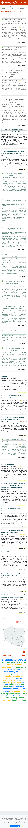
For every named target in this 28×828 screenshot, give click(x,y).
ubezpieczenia (18, 678)
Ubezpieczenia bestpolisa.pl (9, 510)
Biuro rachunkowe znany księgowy (11, 419)
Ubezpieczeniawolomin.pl (8, 554)
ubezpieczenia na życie (18, 694)
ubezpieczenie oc (18, 700)
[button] (22, 2)
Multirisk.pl (4, 376)
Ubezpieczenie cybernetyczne (9, 575)
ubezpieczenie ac (17, 691)
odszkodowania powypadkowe (14, 696)
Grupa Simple (6, 333)
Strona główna (5, 6)
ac (25, 667)
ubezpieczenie (8, 667)
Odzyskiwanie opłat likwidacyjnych (12, 308)
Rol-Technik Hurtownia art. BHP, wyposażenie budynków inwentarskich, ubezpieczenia (13, 106)
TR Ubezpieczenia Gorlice (9, 49)
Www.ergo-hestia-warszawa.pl (9, 532)
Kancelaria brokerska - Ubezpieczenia (12, 597)
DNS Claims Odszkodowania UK (11, 283)
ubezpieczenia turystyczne (14, 662)
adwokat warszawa (14, 665)
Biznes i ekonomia (8, 8)
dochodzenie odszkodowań (13, 682)
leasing (5, 693)
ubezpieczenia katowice (14, 660)
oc (15, 667)
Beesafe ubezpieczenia (7, 464)
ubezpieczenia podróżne (14, 698)
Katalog (13, 6)
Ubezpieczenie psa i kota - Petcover (11, 153)
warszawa (6, 700)
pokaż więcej (21, 42)
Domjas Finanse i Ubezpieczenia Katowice (14, 352)
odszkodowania (20, 667)
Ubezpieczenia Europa (7, 398)
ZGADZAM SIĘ (15, 826)
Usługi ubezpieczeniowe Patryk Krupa (12, 131)
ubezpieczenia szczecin (9, 680)
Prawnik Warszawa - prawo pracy (11, 441)
